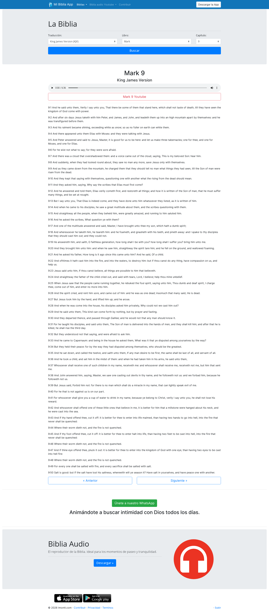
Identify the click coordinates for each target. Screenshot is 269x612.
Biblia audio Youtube (102, 4)
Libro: (125, 35)
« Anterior (90, 480)
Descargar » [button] (104, 563)
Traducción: (55, 35)
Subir (218, 607)
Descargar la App (208, 4)
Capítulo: (201, 35)
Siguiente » (179, 480)
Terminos (107, 607)
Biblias (81, 4)
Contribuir (125, 4)
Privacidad (94, 607)
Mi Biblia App (63, 4)
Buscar (134, 50)
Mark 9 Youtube (134, 97)
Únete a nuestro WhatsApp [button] (134, 503)
